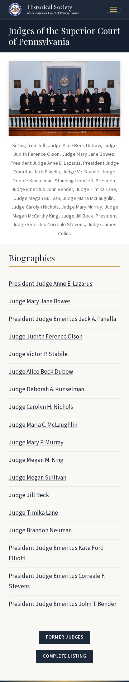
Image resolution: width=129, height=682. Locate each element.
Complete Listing (64, 658)
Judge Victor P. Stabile (38, 354)
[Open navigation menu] (113, 9)
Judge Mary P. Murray (36, 442)
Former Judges (64, 637)
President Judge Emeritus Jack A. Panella (62, 319)
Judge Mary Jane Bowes (40, 301)
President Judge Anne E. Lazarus (50, 284)
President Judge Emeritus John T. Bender (62, 604)
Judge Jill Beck (29, 495)
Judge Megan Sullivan (37, 477)
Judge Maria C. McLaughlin (43, 425)
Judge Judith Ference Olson (45, 336)
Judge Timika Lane (33, 513)
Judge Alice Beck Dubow (41, 372)
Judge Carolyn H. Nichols (41, 407)
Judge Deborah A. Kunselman (46, 389)
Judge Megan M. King (36, 460)
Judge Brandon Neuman (40, 530)
